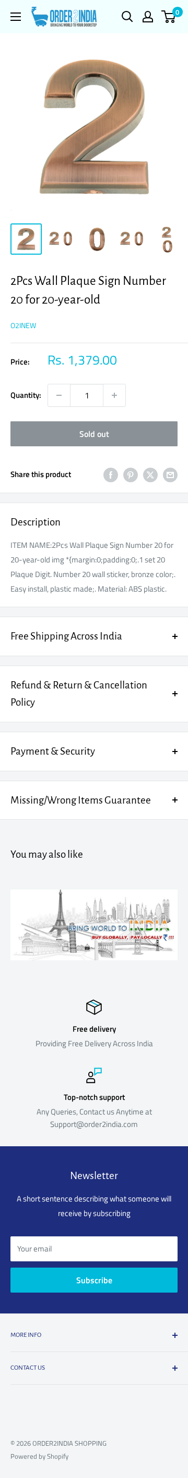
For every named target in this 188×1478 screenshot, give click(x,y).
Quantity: (25, 395)
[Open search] (127, 16)
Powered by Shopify (39, 1456)
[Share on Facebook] (110, 474)
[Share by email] (170, 474)
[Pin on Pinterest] (130, 474)
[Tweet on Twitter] (150, 474)
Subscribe (94, 1280)
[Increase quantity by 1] (114, 395)
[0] (168, 16)
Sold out (94, 434)
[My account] (148, 16)
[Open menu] (15, 16)
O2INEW (23, 325)
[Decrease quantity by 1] (59, 395)
